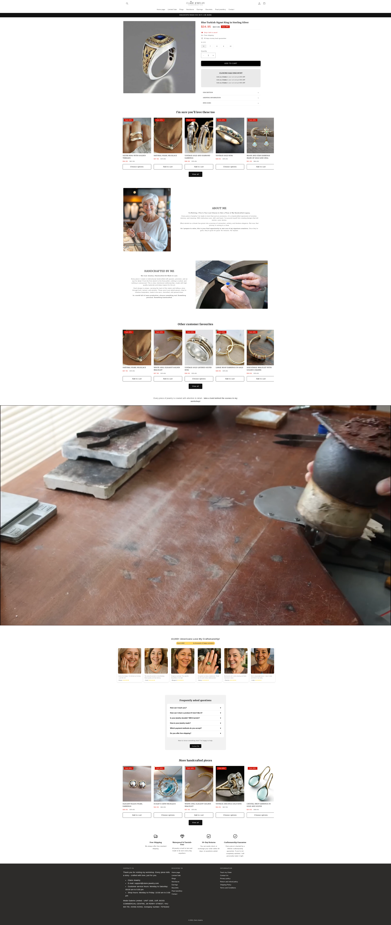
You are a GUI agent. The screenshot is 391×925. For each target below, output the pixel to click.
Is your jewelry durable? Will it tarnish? (195, 718)
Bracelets (175, 888)
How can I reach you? (195, 708)
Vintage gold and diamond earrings (197, 157)
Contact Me (195, 746)
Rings (174, 878)
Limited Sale (176, 875)
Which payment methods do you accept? (195, 728)
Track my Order (226, 872)
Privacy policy (225, 878)
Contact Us (224, 875)
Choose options (137, 167)
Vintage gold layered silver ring (198, 369)
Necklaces (175, 882)
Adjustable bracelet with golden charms (259, 369)
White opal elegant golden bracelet (167, 369)
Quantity (204, 51)
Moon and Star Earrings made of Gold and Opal (258, 157)
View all (195, 174)
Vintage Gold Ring (224, 156)
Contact (174, 894)
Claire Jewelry (198, 920)
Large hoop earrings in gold (229, 367)
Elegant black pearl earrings (133, 805)
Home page (176, 872)
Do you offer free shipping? (195, 733)
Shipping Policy (225, 885)
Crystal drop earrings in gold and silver (259, 805)
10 (230, 46)
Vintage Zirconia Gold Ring (229, 804)
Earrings (175, 885)
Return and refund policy (229, 882)
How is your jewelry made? (195, 723)
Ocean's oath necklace (165, 804)
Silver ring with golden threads (134, 157)
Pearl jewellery (177, 891)
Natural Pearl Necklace (165, 156)
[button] (127, 3)
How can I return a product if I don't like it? (195, 713)
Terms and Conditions (228, 888)
